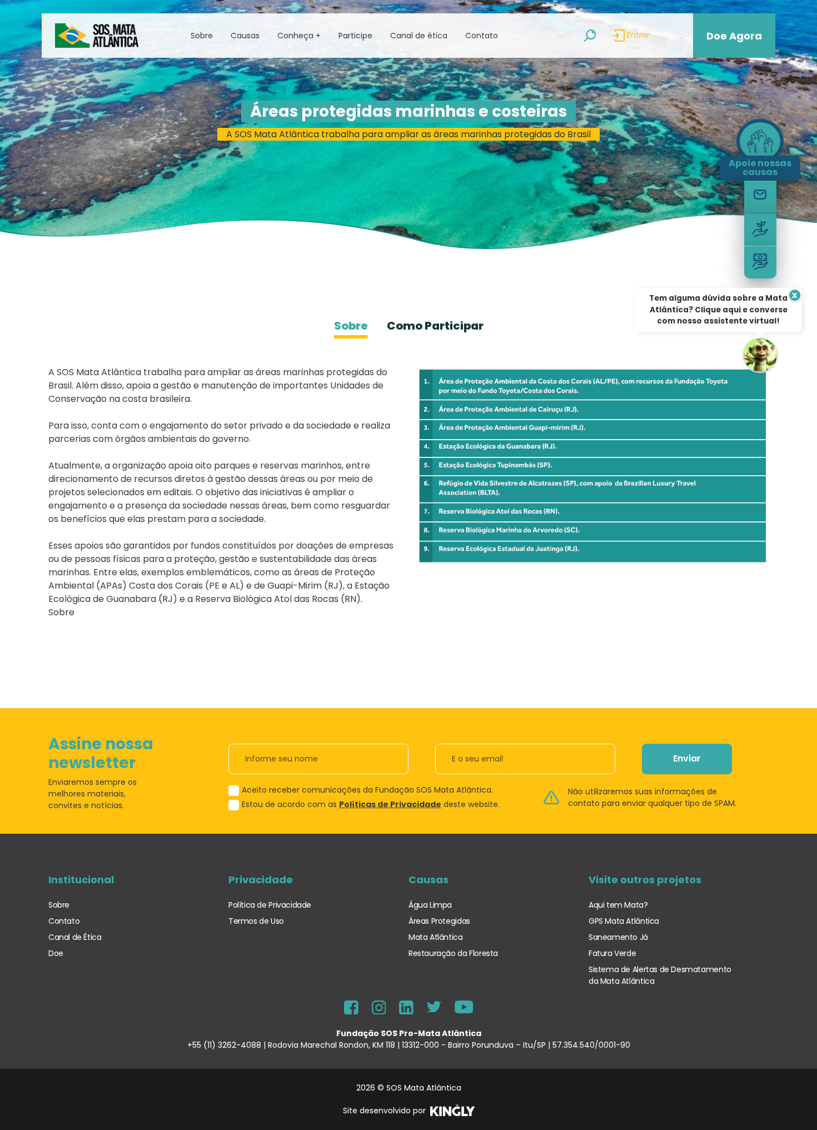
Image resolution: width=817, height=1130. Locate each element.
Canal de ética (418, 35)
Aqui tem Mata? (618, 904)
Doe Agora (734, 36)
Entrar (637, 35)
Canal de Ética (75, 937)
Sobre (58, 904)
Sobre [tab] (351, 325)
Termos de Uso (256, 921)
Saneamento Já (618, 937)
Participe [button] (355, 35)
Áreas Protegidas (439, 921)
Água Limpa (430, 904)
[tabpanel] (408, 497)
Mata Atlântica (436, 937)
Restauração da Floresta (453, 953)
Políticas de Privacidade (390, 804)
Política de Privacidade (269, 904)
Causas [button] (245, 35)
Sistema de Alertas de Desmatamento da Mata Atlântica (660, 975)
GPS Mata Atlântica (624, 921)
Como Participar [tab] (435, 325)
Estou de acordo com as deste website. (371, 804)
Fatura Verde (612, 953)
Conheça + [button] (299, 35)
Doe (55, 953)
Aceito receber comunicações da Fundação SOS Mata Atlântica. (367, 789)
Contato (481, 35)
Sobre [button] (202, 35)
